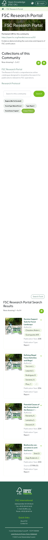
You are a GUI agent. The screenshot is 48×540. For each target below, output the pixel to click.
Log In (43, 3)
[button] (32, 3)
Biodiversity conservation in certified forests (31, 447)
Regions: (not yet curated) (13, 101)
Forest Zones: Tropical (12, 111)
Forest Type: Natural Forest (13, 106)
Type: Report (30, 106)
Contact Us (24, 523)
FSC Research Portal (12, 69)
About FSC (24, 521)
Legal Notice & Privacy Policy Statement (24, 534)
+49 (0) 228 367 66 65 (25, 506)
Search (39, 94)
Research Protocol (11, 83)
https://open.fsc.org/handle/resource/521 (18, 37)
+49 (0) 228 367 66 (26, 511)
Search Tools (37, 297)
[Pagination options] (44, 63)
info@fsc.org (26, 509)
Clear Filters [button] (28, 111)
